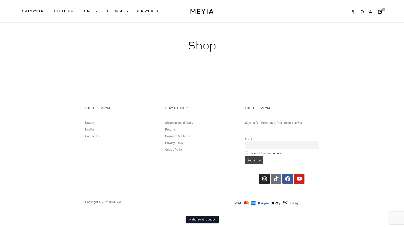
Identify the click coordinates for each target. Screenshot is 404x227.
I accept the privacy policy (266, 152)
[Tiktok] (276, 179)
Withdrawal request (202, 219)
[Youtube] (299, 179)
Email (248, 139)
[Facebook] (287, 179)
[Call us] (354, 12)
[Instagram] (264, 179)
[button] (381, 11)
